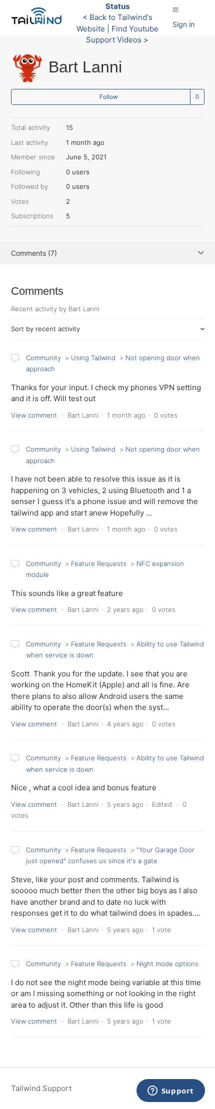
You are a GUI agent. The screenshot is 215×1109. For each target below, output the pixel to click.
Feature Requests (98, 563)
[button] (175, 9)
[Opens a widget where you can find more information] (170, 1091)
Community (43, 358)
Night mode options (167, 964)
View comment (34, 415)
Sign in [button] (183, 24)
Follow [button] (109, 96)
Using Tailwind (93, 358)
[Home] (39, 22)
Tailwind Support (41, 1088)
